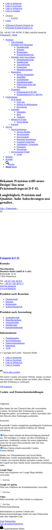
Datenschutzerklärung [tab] (9, 507)
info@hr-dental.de (8, 286)
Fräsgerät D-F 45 (9, 257)
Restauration (11, 304)
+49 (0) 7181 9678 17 (14, 283)
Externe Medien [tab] (7, 450)
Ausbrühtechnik (13, 317)
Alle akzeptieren (7, 524)
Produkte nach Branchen (22, 44)
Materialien (16, 72)
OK (1, 386)
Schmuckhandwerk (14, 307)
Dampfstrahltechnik (14, 327)
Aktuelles (15, 109)
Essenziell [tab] (4, 420)
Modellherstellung (13, 320)
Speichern (18, 524)
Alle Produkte (17, 42)
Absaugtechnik (12, 322)
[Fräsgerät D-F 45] (26, 212)
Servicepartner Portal (20, 152)
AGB (8, 348)
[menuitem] (29, 16)
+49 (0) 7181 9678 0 (13, 281)
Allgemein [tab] (4, 404)
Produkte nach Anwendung (23, 57)
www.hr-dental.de (8, 288)
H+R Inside (16, 99)
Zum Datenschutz (8, 521)
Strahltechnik (11, 325)
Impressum (10, 345)
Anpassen (7, 386)
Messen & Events (18, 119)
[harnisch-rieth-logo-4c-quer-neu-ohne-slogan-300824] (8, 35)
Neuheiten (15, 89)
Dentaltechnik (12, 299)
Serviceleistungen (18, 129)
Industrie (9, 302)
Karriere (14, 124)
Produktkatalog (12, 338)
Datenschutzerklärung (15, 343)
